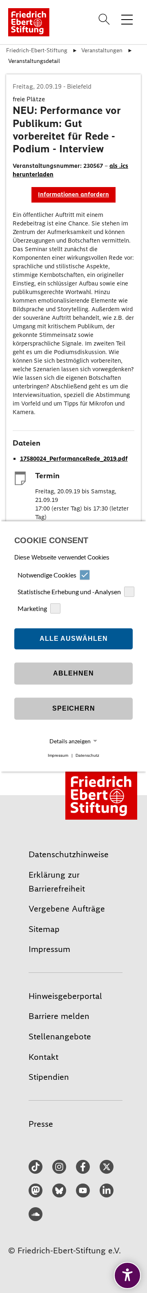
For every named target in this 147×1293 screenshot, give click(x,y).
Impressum (58, 755)
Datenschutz (87, 755)
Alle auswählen (74, 638)
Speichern (73, 708)
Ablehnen (73, 673)
